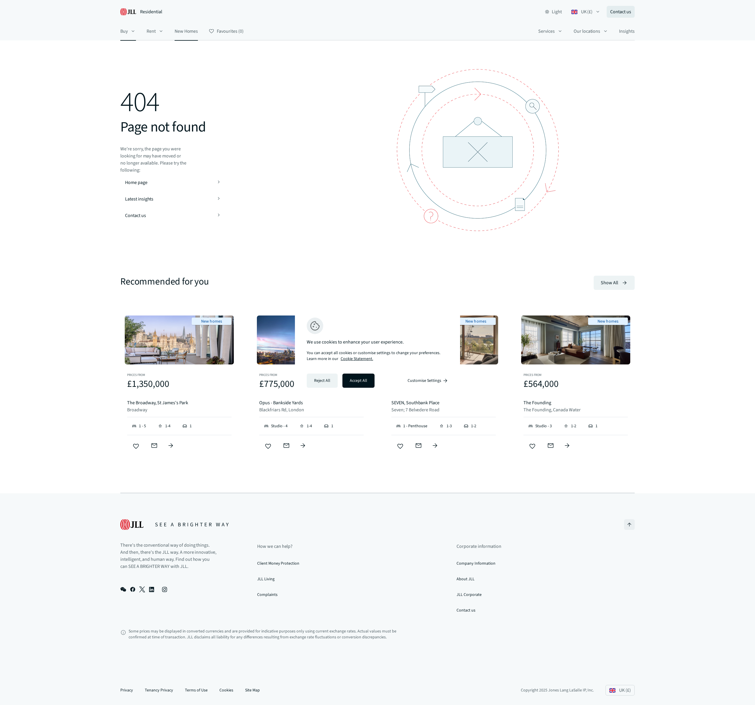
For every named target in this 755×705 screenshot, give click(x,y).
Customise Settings (424, 381)
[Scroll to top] (629, 524)
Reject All (322, 381)
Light (557, 12)
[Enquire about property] (171, 445)
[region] (377, 353)
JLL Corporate (469, 595)
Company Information (476, 563)
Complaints (267, 595)
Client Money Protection (278, 563)
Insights (627, 31)
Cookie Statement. (357, 359)
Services (546, 31)
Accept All (358, 381)
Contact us (620, 12)
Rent (151, 31)
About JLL (466, 579)
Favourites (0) (230, 31)
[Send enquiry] (154, 445)
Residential (151, 12)
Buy (124, 31)
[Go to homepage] (174, 524)
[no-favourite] (136, 446)
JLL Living (266, 579)
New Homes (186, 31)
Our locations (587, 31)
